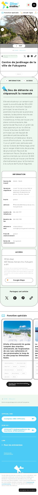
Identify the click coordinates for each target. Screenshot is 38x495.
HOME (16, 50)
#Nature (19, 74)
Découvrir (23, 50)
